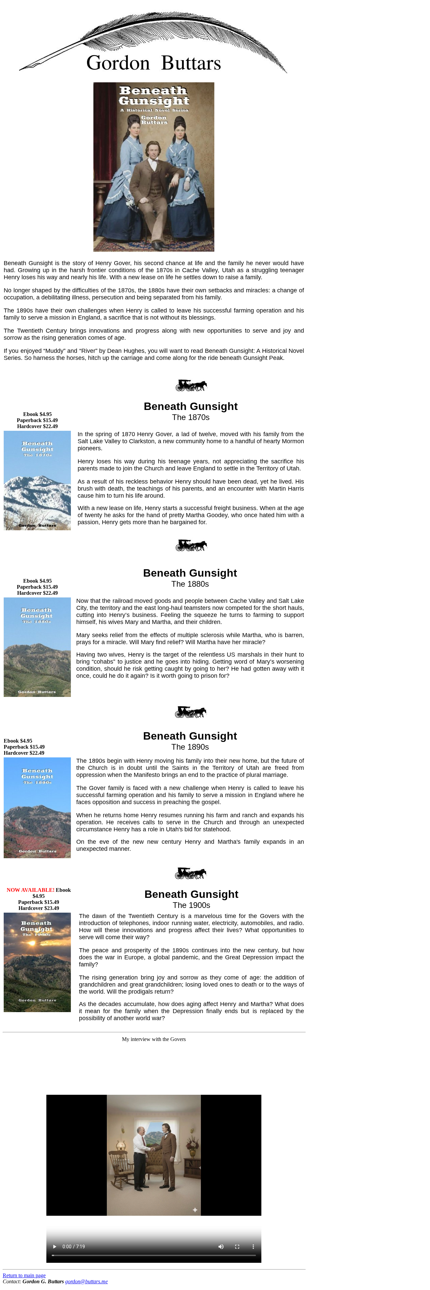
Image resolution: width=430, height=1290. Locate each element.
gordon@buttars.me (86, 1281)
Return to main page (24, 1275)
